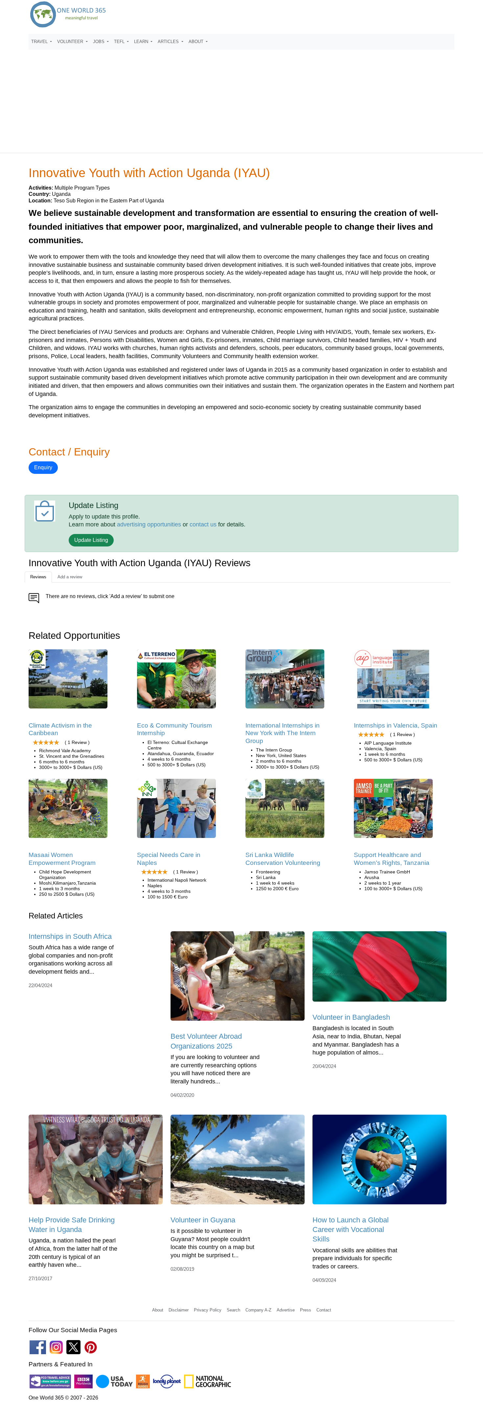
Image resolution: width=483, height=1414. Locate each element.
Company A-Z (258, 1310)
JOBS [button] (99, 41)
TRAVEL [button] (40, 41)
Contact (323, 1310)
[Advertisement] (241, 98)
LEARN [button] (142, 41)
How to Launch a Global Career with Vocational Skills (350, 1229)
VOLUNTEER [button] (70, 41)
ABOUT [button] (197, 41)
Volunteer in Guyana (203, 1220)
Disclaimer (179, 1310)
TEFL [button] (120, 41)
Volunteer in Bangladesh (351, 1017)
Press (305, 1310)
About (157, 1310)
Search (233, 1310)
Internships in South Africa (70, 936)
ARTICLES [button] (169, 41)
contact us (203, 524)
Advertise (286, 1310)
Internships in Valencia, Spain (395, 725)
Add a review (70, 576)
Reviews (38, 576)
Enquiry (43, 467)
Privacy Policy (207, 1310)
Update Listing (91, 540)
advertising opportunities (149, 524)
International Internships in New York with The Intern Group (282, 733)
